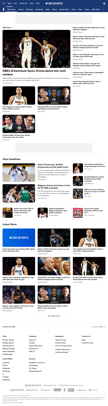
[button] (3, 3)
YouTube (6, 363)
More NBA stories (54, 316)
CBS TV (32, 351)
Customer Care (87, 343)
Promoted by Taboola (97, 327)
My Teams (33, 368)
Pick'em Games (8, 340)
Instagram (6, 368)
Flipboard (6, 380)
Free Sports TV (8, 346)
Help (83, 340)
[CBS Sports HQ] (50, 385)
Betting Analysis (9, 349)
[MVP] (71, 389)
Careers (32, 343)
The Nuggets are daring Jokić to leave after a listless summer (19, 99)
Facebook (6, 371)
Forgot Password (35, 371)
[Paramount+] (45, 390)
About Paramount (35, 346)
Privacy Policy (60, 343)
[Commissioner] (59, 389)
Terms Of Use (60, 340)
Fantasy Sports (8, 343)
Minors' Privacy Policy (63, 346)
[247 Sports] (17, 390)
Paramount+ (33, 349)
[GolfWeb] (93, 390)
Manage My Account (37, 363)
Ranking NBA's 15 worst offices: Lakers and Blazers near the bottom (54, 99)
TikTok (5, 365)
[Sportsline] (32, 390)
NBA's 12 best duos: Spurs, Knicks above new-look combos (36, 55)
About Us (32, 340)
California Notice (61, 352)
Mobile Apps (7, 354)
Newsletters (33, 365)
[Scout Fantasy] (81, 390)
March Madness (9, 351)
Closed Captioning (62, 349)
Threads (6, 377)
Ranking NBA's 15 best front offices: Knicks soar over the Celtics (19, 128)
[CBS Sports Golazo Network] (71, 385)
